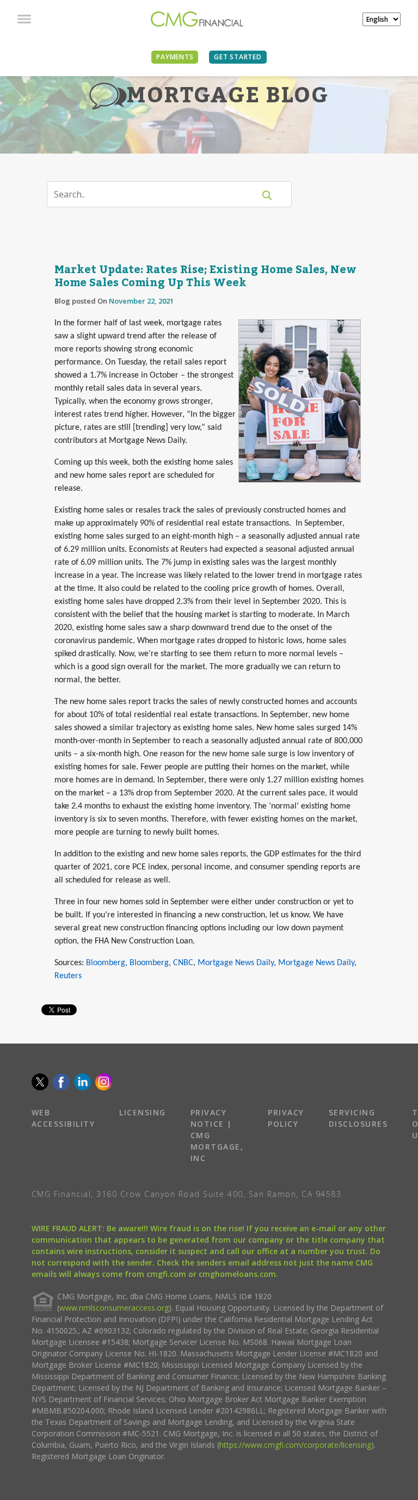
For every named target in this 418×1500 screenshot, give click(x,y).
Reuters (68, 976)
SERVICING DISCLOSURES (358, 1118)
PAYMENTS (174, 56)
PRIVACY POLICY (286, 1118)
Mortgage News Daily (236, 963)
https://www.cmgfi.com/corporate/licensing (295, 1445)
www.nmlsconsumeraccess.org (114, 1308)
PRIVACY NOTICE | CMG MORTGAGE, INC (217, 1135)
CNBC (183, 963)
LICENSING (142, 1112)
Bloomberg (105, 963)
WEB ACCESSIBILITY (63, 1118)
